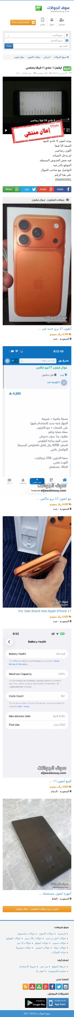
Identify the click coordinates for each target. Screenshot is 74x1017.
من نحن (44, 966)
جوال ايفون (19, 57)
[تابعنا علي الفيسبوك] (52, 987)
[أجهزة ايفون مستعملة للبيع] (37, 844)
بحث (8, 46)
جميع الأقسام (57, 40)
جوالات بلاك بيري (33, 938)
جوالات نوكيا (60, 947)
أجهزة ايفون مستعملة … (54, 893)
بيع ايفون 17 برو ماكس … (53, 498)
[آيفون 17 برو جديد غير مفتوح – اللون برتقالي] (37, 264)
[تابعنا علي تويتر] (59, 987)
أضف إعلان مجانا (20, 22)
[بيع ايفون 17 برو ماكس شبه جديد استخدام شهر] (37, 420)
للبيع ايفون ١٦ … (60, 781)
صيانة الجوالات (59, 952)
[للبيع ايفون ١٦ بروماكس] (37, 703)
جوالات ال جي (24, 943)
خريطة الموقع (59, 966)
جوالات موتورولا (23, 947)
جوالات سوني (59, 943)
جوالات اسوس (42, 947)
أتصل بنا (40, 971)
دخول (51, 24)
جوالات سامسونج (26, 933)
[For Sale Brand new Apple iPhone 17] (37, 562)
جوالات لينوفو (41, 943)
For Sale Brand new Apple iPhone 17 (44, 611)
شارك (60, 189)
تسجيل (62, 24)
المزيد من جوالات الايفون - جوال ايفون (37, 909)
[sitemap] (39, 987)
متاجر (42, 24)
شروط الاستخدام (27, 966)
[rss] (26, 987)
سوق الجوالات (57, 8)
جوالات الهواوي (13, 938)
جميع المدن (57, 35)
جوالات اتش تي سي (56, 938)
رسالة (8, 189)
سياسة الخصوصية (57, 971)
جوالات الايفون (33, 57)
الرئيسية (62, 933)
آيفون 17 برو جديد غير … (54, 328)
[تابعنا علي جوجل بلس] (46, 987)
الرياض (47, 57)
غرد (27, 189)
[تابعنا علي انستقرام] (66, 987)
